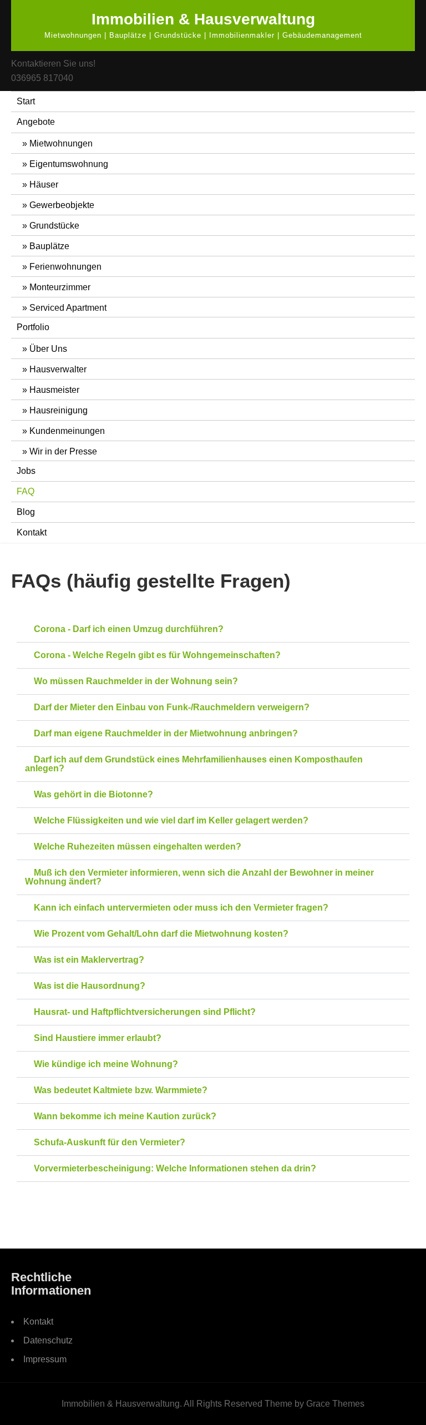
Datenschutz (48, 1340)
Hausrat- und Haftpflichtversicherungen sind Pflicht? (145, 1012)
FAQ (25, 491)
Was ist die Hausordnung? (89, 986)
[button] (213, 630)
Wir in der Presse (63, 451)
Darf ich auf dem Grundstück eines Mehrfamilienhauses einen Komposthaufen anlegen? (194, 764)
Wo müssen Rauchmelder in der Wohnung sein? (136, 681)
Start (26, 101)
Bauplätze (49, 246)
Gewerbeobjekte (61, 205)
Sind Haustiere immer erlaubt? (97, 1038)
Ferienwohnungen (65, 266)
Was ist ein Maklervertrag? (89, 959)
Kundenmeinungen (67, 431)
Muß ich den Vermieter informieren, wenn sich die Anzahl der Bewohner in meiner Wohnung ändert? (199, 877)
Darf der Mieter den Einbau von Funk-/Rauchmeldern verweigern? (172, 707)
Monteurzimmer (59, 287)
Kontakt (32, 532)
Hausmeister (54, 390)
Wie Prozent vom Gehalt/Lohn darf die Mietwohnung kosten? (161, 933)
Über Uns (48, 348)
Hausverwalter (58, 369)
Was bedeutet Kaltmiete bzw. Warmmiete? (120, 1090)
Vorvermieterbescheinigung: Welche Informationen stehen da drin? (175, 1168)
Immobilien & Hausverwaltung (203, 19)
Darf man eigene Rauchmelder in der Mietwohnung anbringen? (166, 733)
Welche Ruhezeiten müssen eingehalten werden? (137, 846)
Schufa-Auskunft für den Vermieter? (109, 1142)
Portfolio (33, 327)
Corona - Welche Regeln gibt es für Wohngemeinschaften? (157, 655)
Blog (26, 512)
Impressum (45, 1359)
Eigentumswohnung (68, 164)
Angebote (36, 122)
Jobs (26, 471)
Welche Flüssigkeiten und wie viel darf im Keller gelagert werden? (171, 820)
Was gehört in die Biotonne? (93, 794)
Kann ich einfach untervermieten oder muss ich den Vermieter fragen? (181, 907)
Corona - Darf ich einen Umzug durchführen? (129, 629)
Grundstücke (54, 225)
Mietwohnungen (61, 143)
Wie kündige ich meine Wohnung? (106, 1064)
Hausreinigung (58, 410)
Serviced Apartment (67, 307)
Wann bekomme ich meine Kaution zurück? (125, 1116)
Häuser (43, 184)
